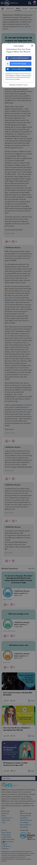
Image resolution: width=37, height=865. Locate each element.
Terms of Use (24, 73)
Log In (25, 85)
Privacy (13, 79)
